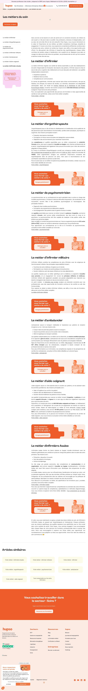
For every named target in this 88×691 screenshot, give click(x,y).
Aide (49, 635)
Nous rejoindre (69, 647)
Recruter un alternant (53, 650)
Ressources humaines (35, 638)
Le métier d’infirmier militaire (12, 52)
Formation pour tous (70, 638)
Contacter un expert (10, 24)
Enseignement (33, 650)
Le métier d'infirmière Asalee (12, 66)
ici (75, 1)
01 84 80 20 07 (62, 6)
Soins (4, 9)
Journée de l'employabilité (72, 635)
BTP (31, 632)
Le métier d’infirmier (9, 37)
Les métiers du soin (35, 9)
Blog (49, 632)
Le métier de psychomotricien (8, 47)
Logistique (32, 644)
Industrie (32, 647)
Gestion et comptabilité (36, 635)
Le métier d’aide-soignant (11, 61)
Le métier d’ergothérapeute (11, 42)
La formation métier (53, 638)
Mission (67, 632)
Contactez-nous (77, 6)
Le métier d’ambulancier (10, 57)
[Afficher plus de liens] (44, 682)
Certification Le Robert (54, 641)
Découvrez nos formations (12, 78)
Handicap (67, 650)
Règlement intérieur (42, 679)
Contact (67, 641)
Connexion (68, 644)
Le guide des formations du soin (17, 9)
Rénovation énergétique (36, 641)
